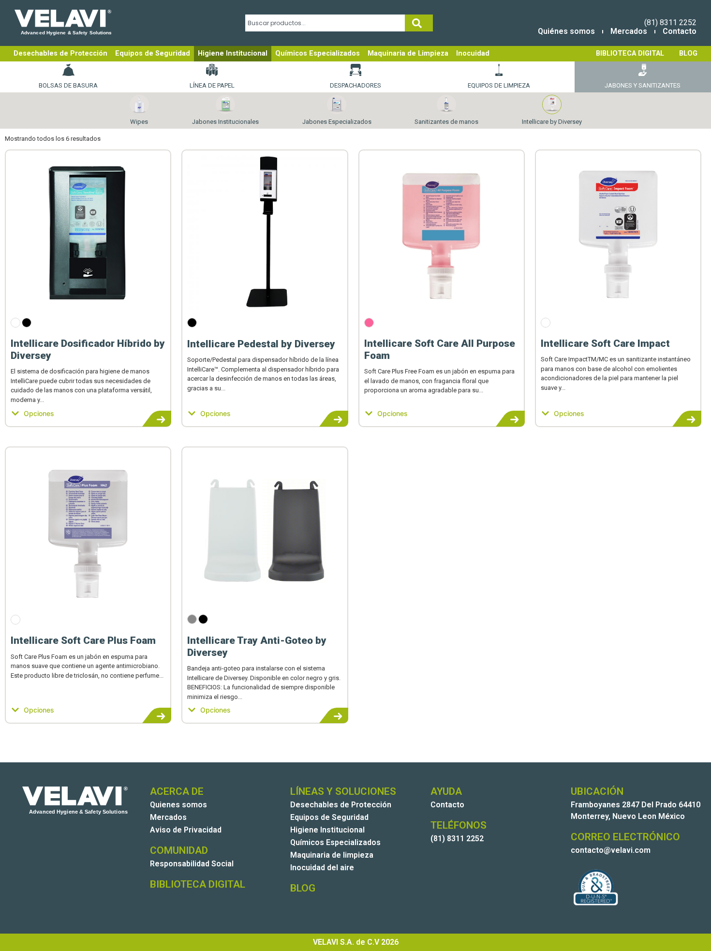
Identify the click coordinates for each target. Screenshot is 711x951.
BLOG (688, 53)
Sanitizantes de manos (446, 121)
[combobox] (325, 23)
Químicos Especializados (317, 53)
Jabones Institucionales (225, 121)
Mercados (628, 31)
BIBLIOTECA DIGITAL (630, 53)
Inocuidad (472, 53)
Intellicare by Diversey (552, 121)
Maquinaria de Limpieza (408, 53)
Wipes (139, 121)
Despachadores (355, 85)
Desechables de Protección (60, 53)
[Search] (419, 23)
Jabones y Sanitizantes (643, 85)
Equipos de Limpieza (499, 85)
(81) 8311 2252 (670, 22)
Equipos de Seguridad (152, 53)
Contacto (679, 31)
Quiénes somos (566, 31)
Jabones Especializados (336, 121)
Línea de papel (212, 85)
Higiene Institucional (232, 53)
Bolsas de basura (68, 85)
